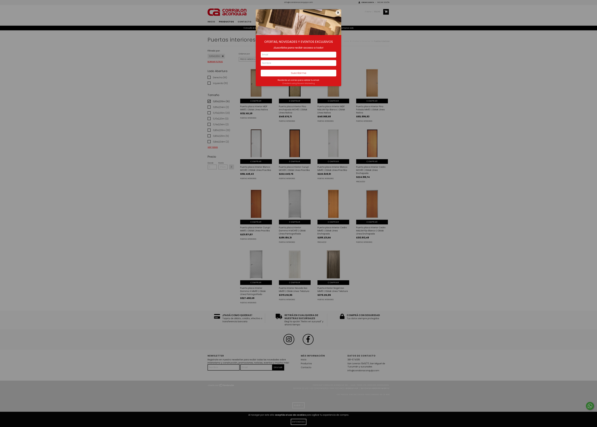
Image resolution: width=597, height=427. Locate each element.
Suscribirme (298, 73)
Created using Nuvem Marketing (298, 83)
